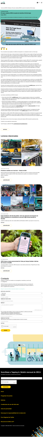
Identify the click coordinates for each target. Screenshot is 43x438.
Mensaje (3, 302)
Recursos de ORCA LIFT (7, 421)
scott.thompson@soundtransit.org (20, 123)
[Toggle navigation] (41, 2)
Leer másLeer (7, 180)
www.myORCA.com (20, 105)
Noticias (3, 400)
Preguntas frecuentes (6, 396)
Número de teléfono (5, 318)
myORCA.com (32, 85)
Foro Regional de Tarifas (7, 417)
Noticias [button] (5, 129)
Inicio (2, 391)
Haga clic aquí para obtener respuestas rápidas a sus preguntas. (13, 288)
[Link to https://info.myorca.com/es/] (3, 2)
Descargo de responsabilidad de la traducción (13, 413)
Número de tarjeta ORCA (6, 298)
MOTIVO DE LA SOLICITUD (6, 291)
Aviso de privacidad (6, 408)
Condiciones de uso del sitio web (10, 404)
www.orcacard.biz (31, 105)
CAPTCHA (2, 323)
